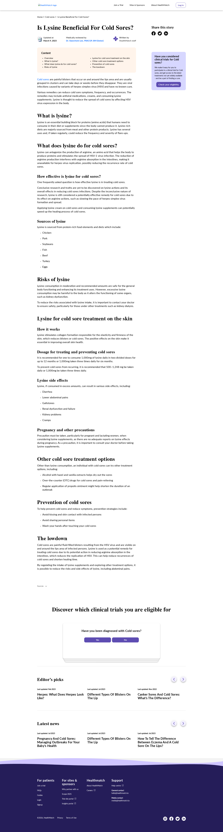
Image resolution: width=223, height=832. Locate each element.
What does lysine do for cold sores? (60, 64)
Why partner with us (70, 789)
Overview (48, 58)
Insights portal (67, 804)
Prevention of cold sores (103, 64)
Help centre (116, 786)
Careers (90, 790)
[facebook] (154, 35)
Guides (40, 795)
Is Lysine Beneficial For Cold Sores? (73, 17)
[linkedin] (166, 35)
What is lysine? (51, 61)
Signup (40, 805)
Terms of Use (71, 818)
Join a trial (41, 786)
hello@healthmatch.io (120, 793)
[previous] (174, 679)
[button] (181, 5)
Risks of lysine (50, 67)
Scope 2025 (66, 794)
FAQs (39, 790)
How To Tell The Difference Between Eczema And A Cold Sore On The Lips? (158, 742)
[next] (183, 679)
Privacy (60, 818)
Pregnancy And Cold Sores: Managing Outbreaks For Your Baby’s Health (58, 742)
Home (40, 17)
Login (39, 800)
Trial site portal (67, 799)
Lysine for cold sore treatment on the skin (111, 58)
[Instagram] (165, 820)
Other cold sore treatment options (107, 61)
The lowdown (98, 67)
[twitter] (160, 35)
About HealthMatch (95, 786)
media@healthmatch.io (121, 801)
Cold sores (50, 17)
